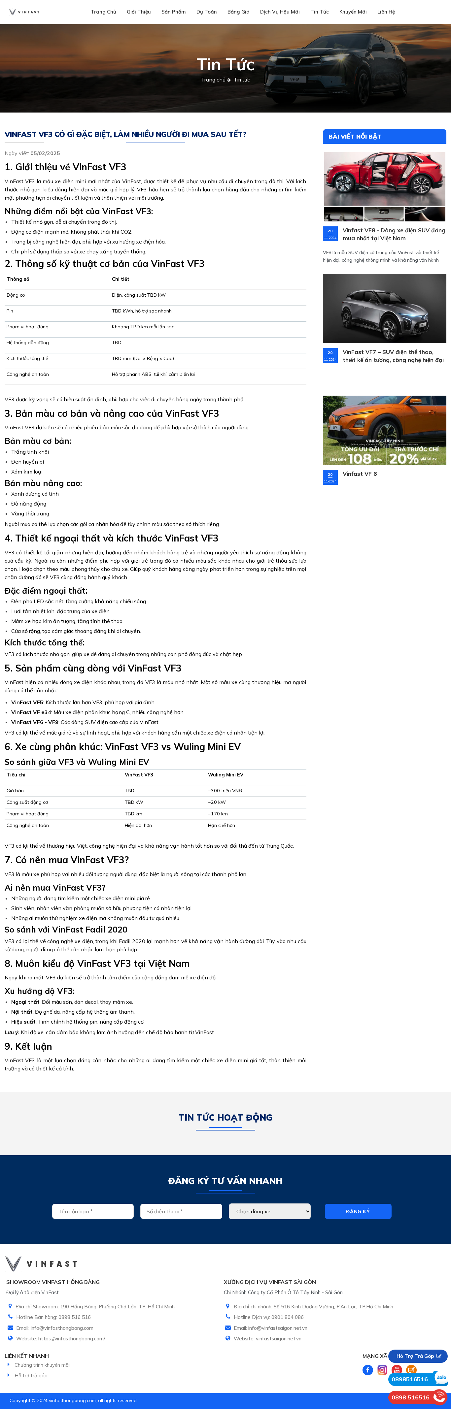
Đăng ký (358, 1211)
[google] (411, 1370)
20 (330, 231)
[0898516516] (440, 1378)
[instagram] (382, 1370)
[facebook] (368, 1370)
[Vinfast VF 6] (385, 430)
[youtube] (397, 1370)
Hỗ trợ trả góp (31, 1375)
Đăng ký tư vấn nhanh (225, 1180)
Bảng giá (238, 12)
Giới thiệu (139, 12)
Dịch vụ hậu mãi (280, 12)
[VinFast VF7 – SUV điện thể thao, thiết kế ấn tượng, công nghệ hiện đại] (385, 308)
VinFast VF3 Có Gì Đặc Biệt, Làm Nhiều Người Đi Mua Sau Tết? (126, 134)
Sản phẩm (173, 12)
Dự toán (206, 12)
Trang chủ (103, 12)
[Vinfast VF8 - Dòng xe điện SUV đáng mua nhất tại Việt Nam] (385, 186)
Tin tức (319, 12)
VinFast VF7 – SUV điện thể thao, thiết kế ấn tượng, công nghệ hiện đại (393, 355)
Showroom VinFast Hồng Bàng (53, 1282)
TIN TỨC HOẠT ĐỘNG (225, 1117)
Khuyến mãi (353, 12)
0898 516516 (411, 1397)
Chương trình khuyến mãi (42, 1365)
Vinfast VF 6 (360, 473)
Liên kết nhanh (27, 1356)
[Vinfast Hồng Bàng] (439, 1397)
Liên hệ (386, 12)
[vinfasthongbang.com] (24, 12)
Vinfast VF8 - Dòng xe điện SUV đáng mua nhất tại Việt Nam (394, 234)
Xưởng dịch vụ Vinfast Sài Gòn (270, 1282)
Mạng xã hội (381, 1356)
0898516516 (410, 1379)
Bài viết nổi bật (355, 136)
